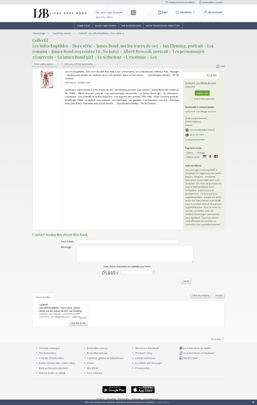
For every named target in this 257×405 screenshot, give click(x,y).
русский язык (151, 398)
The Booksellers (131, 25)
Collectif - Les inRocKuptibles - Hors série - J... (101, 33)
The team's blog (143, 353)
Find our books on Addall (51, 373)
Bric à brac (92, 368)
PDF (223, 66)
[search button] (133, 12)
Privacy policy (142, 368)
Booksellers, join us (97, 348)
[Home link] (59, 13)
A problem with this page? (148, 363)
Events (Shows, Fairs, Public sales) (56, 363)
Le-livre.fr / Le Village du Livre (200, 82)
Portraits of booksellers (51, 358)
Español (111, 398)
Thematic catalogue (49, 348)
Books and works (105, 25)
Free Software (94, 373)
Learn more (162, 402)
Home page (83, 25)
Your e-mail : (67, 241)
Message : (66, 247)
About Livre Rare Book (147, 348)
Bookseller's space (212, 2)
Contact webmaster (145, 358)
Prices (90, 363)
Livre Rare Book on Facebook (198, 353)
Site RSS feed (190, 358)
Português (123, 398)
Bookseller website (97, 353)
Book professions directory (163, 25)
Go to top (216, 339)
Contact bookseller (195, 139)
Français (136, 398)
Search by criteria (104, 17)
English (100, 398)
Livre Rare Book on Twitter (197, 348)
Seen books (43, 297)
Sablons (190, 86)
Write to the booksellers (182, 2)
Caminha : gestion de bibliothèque (105, 358)
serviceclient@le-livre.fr (202, 129)
